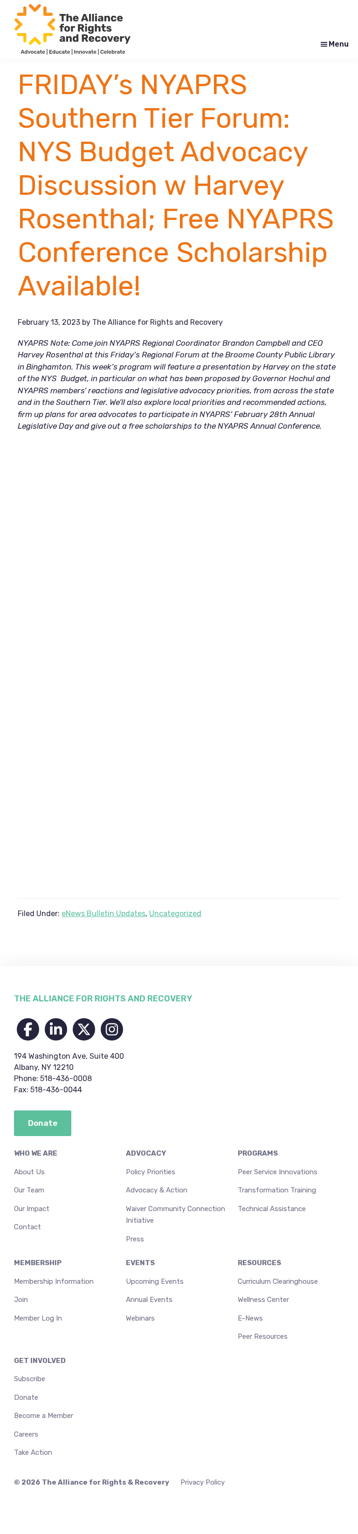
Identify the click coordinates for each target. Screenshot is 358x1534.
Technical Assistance (272, 1209)
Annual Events (149, 1299)
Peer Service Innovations (277, 1172)
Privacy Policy (202, 1482)
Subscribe (29, 1379)
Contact (27, 1227)
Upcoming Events (155, 1281)
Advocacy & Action (156, 1190)
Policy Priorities (150, 1172)
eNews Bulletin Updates (103, 913)
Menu (339, 44)
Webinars (140, 1318)
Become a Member (43, 1415)
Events (140, 1263)
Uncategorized (175, 913)
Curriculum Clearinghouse (278, 1281)
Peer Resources (263, 1336)
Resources (259, 1263)
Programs (258, 1153)
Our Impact (31, 1209)
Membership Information (54, 1281)
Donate (26, 1397)
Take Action (33, 1452)
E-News (250, 1318)
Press (135, 1239)
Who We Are (35, 1153)
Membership (38, 1263)
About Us (29, 1172)
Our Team (29, 1190)
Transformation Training (277, 1190)
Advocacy (146, 1153)
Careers (26, 1434)
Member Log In (38, 1318)
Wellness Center (263, 1299)
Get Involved (40, 1360)
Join (21, 1299)
